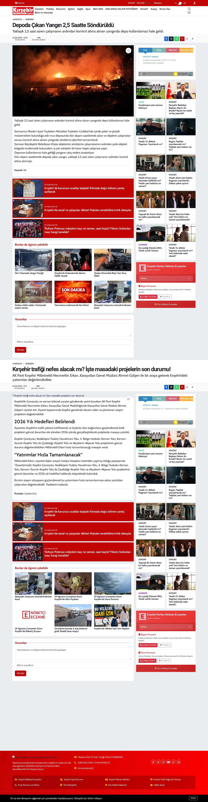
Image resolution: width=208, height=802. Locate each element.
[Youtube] (168, 762)
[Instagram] (163, 762)
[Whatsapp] (173, 762)
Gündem (39, 9)
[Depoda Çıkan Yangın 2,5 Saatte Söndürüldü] (73, 80)
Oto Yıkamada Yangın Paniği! (29, 273)
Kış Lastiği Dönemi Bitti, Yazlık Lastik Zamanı (150, 249)
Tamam (193, 798)
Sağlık (80, 9)
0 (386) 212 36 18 (148, 661)
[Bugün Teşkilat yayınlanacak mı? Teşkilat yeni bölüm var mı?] (181, 126)
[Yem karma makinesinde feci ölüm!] (73, 291)
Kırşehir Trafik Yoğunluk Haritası (167, 779)
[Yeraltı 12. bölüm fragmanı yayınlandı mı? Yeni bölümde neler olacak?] (181, 233)
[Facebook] (153, 762)
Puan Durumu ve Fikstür (28, 785)
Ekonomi (61, 9)
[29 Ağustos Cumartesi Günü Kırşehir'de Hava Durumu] (112, 583)
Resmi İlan (164, 9)
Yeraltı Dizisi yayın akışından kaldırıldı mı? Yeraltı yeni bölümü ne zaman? (150, 182)
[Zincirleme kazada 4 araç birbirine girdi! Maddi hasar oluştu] (73, 615)
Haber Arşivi (159, 785)
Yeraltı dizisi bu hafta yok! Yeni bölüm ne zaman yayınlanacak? (179, 217)
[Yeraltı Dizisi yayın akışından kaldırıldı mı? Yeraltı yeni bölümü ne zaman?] (150, 163)
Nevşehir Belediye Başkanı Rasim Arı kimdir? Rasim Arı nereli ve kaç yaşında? (180, 109)
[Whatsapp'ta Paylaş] (176, 39)
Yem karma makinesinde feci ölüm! (71, 305)
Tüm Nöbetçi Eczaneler (167, 304)
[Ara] (189, 9)
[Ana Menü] (189, 13)
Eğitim (71, 9)
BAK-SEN (98, 9)
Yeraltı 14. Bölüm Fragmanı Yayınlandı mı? (151, 143)
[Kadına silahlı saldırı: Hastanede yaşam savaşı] (33, 291)
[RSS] (178, 762)
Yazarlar (21, 3)
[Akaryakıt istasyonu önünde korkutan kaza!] (112, 291)
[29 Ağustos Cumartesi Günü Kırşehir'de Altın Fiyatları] (73, 583)
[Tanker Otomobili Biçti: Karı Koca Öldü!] (112, 259)
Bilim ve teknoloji (44, 12)
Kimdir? (144, 9)
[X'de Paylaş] (171, 39)
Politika (50, 9)
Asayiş (154, 9)
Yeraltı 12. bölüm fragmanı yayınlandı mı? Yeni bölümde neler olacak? (181, 252)
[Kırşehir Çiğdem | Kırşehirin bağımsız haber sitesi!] (23, 10)
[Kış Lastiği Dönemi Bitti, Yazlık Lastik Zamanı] (150, 233)
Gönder (20, 349)
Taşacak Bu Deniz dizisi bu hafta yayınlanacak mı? (150, 217)
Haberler (17, 19)
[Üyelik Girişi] (193, 3)
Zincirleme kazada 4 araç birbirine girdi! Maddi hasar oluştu (70, 630)
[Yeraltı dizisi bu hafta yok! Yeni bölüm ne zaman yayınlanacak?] (181, 199)
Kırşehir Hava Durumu (73, 779)
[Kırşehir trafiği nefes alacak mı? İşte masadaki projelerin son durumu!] (73, 396)
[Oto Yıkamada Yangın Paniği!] (33, 259)
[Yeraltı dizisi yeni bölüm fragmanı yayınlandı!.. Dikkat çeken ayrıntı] (181, 163)
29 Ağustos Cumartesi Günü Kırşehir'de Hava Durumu (108, 598)
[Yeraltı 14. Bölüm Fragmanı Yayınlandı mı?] (150, 126)
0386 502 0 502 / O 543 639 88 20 (94, 762)
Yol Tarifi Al (166, 297)
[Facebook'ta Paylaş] (166, 39)
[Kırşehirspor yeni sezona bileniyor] (150, 90)
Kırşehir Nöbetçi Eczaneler (29, 779)
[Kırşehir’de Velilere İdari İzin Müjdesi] (112, 615)
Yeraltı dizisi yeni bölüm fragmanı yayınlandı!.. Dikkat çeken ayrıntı (180, 181)
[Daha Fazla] (182, 39)
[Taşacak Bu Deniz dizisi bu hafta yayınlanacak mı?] (150, 199)
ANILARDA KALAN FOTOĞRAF (121, 9)
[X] (158, 762)
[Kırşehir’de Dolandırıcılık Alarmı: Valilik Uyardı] (73, 259)
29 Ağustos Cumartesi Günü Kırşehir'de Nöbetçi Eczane (28, 630)
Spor (88, 9)
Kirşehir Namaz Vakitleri (119, 779)
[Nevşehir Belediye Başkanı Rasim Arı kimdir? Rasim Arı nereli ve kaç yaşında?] (181, 90)
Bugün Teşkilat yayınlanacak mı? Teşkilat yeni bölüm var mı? (180, 145)
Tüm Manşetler (70, 785)
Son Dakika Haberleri (117, 785)
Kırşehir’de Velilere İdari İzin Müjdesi (111, 628)
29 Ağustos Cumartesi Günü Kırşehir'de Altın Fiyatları (68, 598)
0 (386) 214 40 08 (149, 297)
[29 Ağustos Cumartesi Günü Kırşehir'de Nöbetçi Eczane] (33, 615)
